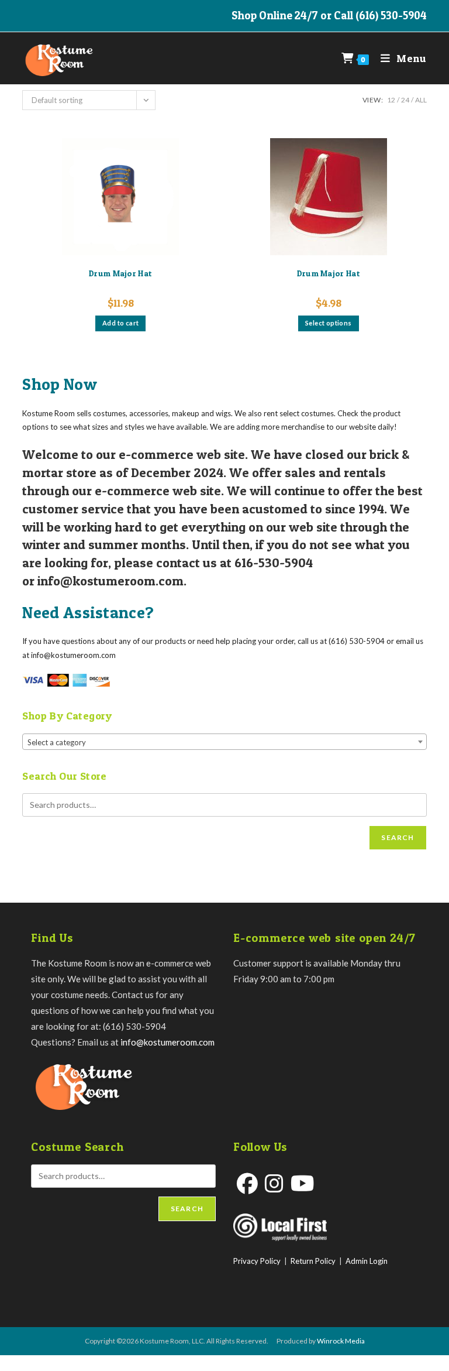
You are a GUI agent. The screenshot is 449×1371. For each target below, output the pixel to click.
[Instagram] (274, 1183)
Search (397, 837)
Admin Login (367, 1261)
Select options (328, 323)
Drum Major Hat (120, 273)
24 (405, 99)
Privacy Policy (257, 1261)
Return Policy (313, 1261)
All (421, 99)
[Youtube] (303, 1183)
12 (391, 99)
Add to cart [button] (120, 323)
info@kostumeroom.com (167, 1042)
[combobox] (224, 742)
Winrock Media (341, 1340)
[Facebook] (247, 1183)
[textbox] (224, 742)
